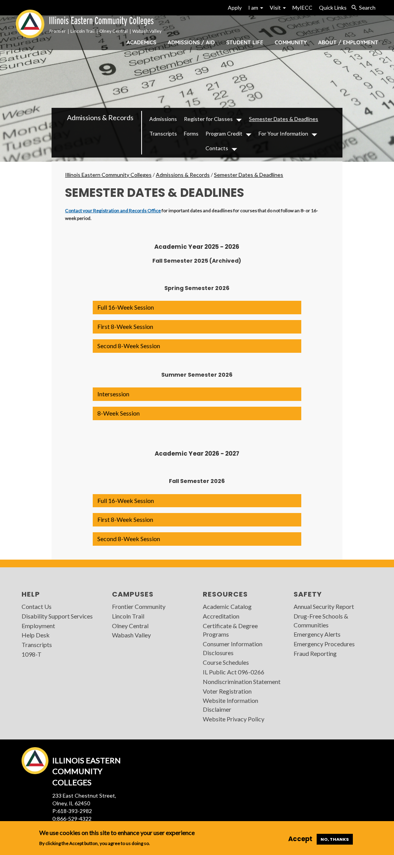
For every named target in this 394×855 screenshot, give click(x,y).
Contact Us (37, 606)
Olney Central (130, 625)
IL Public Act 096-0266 (233, 672)
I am (253, 7)
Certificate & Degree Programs (230, 630)
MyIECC (302, 7)
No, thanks (335, 839)
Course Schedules (226, 662)
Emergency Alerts (317, 634)
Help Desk (36, 635)
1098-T (32, 654)
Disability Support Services (57, 616)
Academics (141, 42)
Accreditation (221, 616)
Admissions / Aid (191, 42)
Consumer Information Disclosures (232, 648)
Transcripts (163, 133)
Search (367, 7)
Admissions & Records (100, 117)
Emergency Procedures (324, 643)
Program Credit (223, 133)
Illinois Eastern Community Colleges (108, 174)
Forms (191, 133)
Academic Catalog (227, 606)
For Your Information (283, 133)
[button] (197, 307)
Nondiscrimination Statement (241, 681)
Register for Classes (208, 119)
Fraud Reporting (315, 653)
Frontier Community (138, 606)
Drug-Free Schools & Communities (321, 620)
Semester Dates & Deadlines (283, 119)
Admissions (163, 119)
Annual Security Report (324, 606)
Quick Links (333, 7)
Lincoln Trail (128, 616)
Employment (38, 625)
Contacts (216, 148)
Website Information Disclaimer (230, 705)
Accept (300, 838)
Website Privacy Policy (233, 719)
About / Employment (348, 42)
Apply (235, 7)
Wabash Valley (131, 635)
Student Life (244, 42)
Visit (276, 7)
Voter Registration (227, 691)
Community (291, 42)
